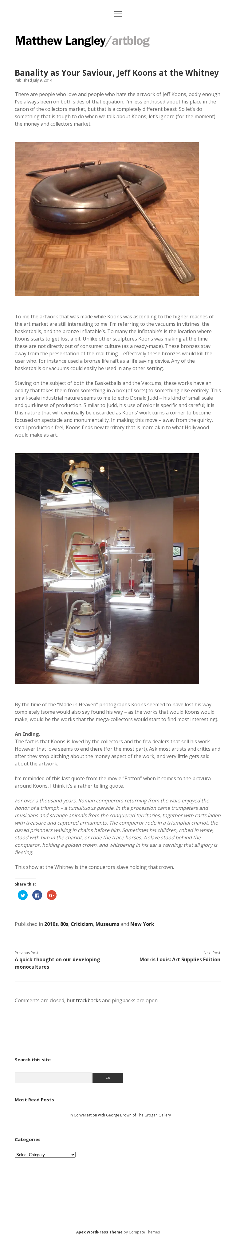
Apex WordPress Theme (99, 1232)
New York (142, 924)
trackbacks (88, 1000)
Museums (107, 924)
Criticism (82, 924)
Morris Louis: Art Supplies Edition (180, 959)
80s (64, 924)
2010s (51, 924)
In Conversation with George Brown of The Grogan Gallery (120, 1115)
